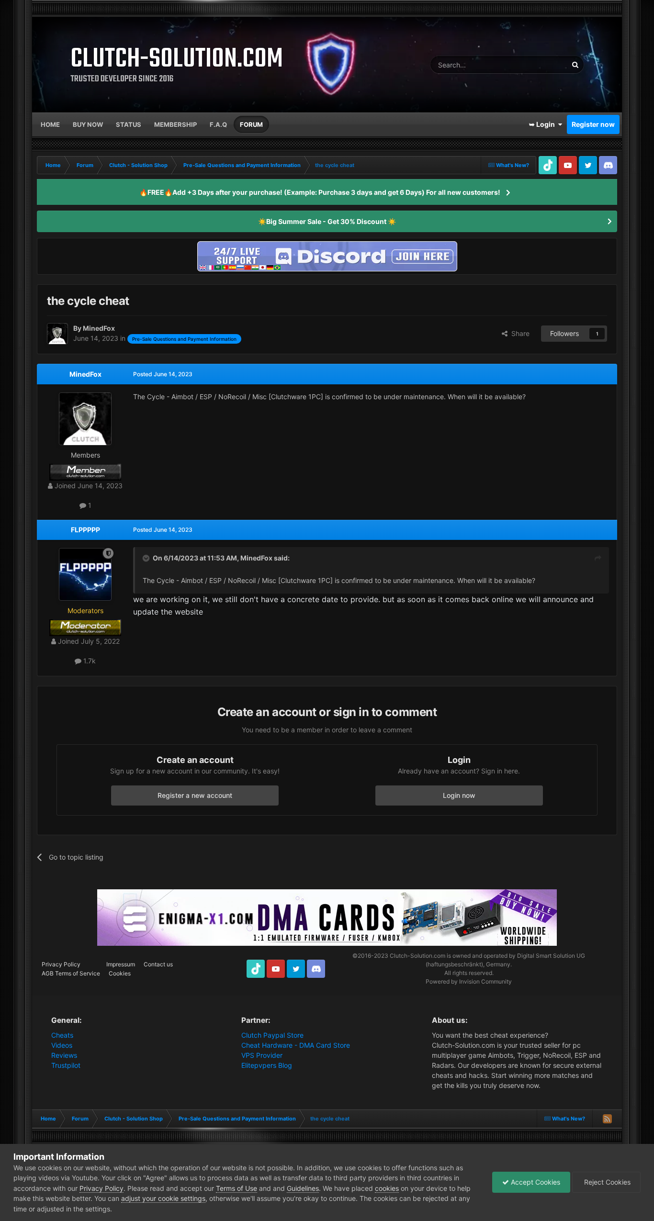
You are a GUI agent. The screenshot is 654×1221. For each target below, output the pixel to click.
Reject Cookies (606, 1182)
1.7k (88, 661)
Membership (175, 124)
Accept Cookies (534, 1182)
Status (128, 124)
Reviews (64, 1055)
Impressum (120, 964)
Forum (251, 124)
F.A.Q (218, 124)
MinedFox (85, 374)
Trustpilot (65, 1065)
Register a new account (195, 795)
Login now (459, 795)
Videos (61, 1045)
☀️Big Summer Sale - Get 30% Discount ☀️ (327, 221)
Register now (593, 124)
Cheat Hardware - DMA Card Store (295, 1045)
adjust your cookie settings (163, 1198)
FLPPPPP (85, 530)
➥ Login (543, 124)
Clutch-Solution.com (417, 955)
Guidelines (303, 1188)
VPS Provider (261, 1055)
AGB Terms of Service (71, 973)
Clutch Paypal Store (272, 1035)
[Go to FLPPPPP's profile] (85, 574)
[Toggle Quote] (147, 558)
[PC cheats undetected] (327, 255)
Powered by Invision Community (469, 981)
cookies (387, 1188)
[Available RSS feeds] (607, 1118)
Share (518, 333)
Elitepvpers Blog (266, 1065)
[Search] (575, 64)
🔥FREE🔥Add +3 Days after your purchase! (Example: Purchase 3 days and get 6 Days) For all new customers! (319, 192)
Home (50, 124)
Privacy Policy (61, 964)
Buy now (88, 124)
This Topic (539, 64)
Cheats (62, 1035)
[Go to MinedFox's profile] (57, 333)
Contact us (158, 964)
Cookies (120, 973)
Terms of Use (236, 1188)
